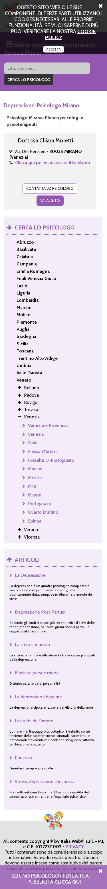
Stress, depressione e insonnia (44, 781)
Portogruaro (39, 503)
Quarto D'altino (43, 512)
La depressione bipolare (38, 696)
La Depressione (30, 575)
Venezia (36, 434)
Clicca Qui (67, 882)
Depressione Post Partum (40, 612)
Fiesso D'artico (42, 451)
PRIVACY (75, 846)
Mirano (34, 494)
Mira (32, 486)
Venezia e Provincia (48, 425)
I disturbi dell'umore (34, 720)
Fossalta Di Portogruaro (51, 460)
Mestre (35, 477)
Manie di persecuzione (37, 673)
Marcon (35, 468)
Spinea (34, 521)
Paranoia (23, 757)
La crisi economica (32, 644)
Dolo (33, 442)
